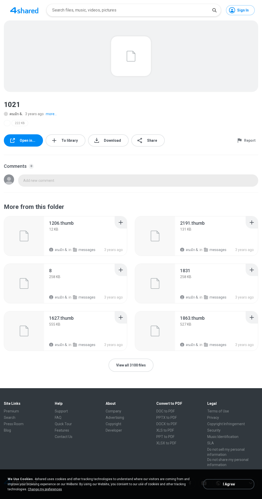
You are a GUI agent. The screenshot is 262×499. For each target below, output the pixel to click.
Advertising (115, 417)
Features (62, 430)
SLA (210, 443)
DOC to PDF (165, 411)
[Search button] (214, 10)
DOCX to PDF (166, 424)
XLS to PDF (165, 430)
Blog (7, 430)
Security (214, 430)
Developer (114, 430)
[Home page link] (24, 10)
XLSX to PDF (166, 443)
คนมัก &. (16, 114)
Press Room (14, 424)
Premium (11, 411)
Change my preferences (45, 489)
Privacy (213, 417)
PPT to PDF (165, 437)
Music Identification (222, 437)
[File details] (24, 236)
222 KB (20, 123)
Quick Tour (63, 424)
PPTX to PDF (166, 417)
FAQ (58, 417)
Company (113, 411)
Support (61, 411)
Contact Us (63, 437)
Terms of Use (218, 411)
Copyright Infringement (226, 424)
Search (9, 417)
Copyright (113, 424)
